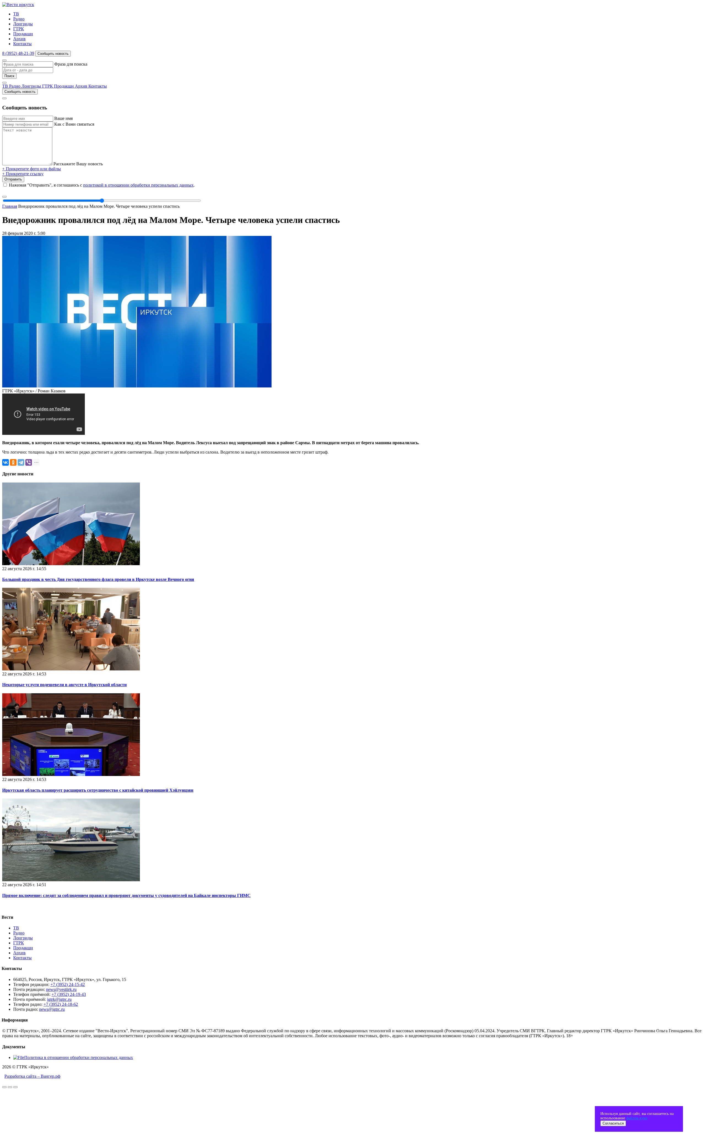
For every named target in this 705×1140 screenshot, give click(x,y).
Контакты (22, 43)
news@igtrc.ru (52, 1009)
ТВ (16, 14)
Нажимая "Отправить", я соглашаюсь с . (102, 185)
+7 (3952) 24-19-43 (68, 994)
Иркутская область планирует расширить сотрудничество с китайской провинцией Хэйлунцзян (97, 790)
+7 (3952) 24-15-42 (67, 984)
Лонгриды (23, 23)
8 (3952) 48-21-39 (18, 53)
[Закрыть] (4, 60)
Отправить (13, 179)
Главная (9, 206)
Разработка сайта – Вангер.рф (32, 1076)
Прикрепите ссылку (23, 173)
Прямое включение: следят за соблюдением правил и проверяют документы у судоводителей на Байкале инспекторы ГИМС (126, 895)
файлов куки (636, 1118)
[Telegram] (21, 462)
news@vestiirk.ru (61, 989)
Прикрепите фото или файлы (31, 168)
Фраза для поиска (70, 64)
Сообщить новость (53, 54)
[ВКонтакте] (5, 462)
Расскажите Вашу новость (78, 163)
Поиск (9, 76)
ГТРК (18, 28)
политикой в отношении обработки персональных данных (138, 185)
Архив (19, 38)
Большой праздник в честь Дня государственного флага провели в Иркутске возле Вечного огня (98, 579)
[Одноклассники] (13, 462)
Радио (19, 19)
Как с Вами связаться (74, 124)
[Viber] (28, 462)
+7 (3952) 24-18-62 (61, 1004)
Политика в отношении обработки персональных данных (78, 1057)
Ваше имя (63, 118)
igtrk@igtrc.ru (59, 999)
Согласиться (613, 1123)
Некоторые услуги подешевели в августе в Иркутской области (64, 684)
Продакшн (23, 33)
